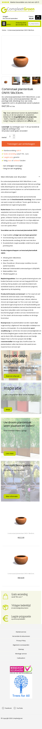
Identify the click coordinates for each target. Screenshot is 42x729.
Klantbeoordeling (12, 150)
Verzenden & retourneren (21, 636)
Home (4, 30)
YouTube (20, 708)
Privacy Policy (21, 641)
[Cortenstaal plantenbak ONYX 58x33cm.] (6, 84)
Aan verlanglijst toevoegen (13, 166)
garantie (11, 157)
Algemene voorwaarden (21, 645)
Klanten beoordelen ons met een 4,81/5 (24, 2)
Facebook (8, 708)
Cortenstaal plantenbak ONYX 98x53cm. (21, 574)
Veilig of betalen (14, 160)
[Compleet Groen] (21, 10)
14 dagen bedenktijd (21, 605)
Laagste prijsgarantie (21, 616)
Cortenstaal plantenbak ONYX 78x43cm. (21, 533)
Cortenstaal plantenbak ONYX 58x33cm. (21, 30)
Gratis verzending (19, 594)
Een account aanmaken (10, 18)
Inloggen (5, 16)
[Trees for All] (21, 698)
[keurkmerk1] (21, 673)
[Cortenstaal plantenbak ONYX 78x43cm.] (21, 529)
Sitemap (21, 649)
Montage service (21, 654)
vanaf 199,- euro (16, 154)
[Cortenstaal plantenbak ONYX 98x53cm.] (21, 569)
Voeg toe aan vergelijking (12, 168)
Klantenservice (21, 632)
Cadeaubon (21, 658)
